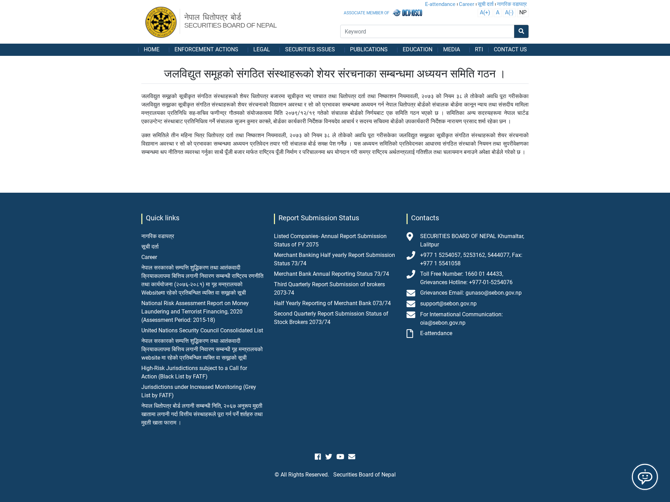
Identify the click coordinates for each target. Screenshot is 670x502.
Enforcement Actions (206, 49)
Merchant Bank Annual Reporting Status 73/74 (331, 274)
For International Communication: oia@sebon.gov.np (461, 318)
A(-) (509, 12)
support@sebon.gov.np (448, 303)
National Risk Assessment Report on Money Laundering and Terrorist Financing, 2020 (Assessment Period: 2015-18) (195, 311)
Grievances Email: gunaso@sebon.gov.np (471, 292)
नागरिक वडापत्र (512, 4)
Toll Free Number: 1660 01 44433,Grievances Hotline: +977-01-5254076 (466, 278)
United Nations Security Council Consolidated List (202, 330)
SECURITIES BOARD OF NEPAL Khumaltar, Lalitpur (472, 240)
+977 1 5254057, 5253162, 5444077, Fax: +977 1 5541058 (471, 259)
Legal (261, 49)
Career (466, 4)
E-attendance (440, 4)
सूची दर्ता (485, 4)
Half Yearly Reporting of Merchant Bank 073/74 (332, 303)
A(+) (485, 12)
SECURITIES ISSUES (310, 49)
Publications (369, 49)
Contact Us (510, 49)
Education (417, 49)
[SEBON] (161, 22)
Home (151, 49)
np (523, 12)
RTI (479, 49)
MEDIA (451, 49)
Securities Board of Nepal (364, 474)
